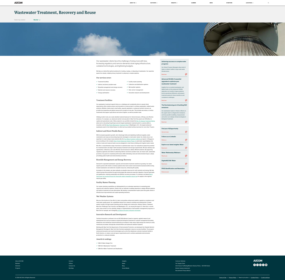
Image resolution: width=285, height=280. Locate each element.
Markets (17, 263)
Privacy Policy (232, 277)
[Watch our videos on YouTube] (266, 265)
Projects (17, 268)
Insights (124, 261)
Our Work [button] (153, 2)
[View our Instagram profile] (257, 265)
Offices (71, 263)
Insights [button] (173, 2)
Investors (229, 2)
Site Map (71, 268)
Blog (123, 266)
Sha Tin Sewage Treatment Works (145, 121)
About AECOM (19, 261)
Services (17, 266)
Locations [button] (249, 2)
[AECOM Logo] (18, 2)
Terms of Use (222, 277)
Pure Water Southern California (132, 139)
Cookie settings (265, 277)
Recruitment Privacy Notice (182, 270)
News (211, 2)
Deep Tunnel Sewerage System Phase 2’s (125, 141)
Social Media (125, 268)
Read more (164, 148)
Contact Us (72, 266)
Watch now (164, 156)
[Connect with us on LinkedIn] (260, 265)
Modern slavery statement (182, 268)
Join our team (165, 132)
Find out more (165, 172)
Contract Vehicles (180, 261)
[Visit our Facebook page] (254, 265)
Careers (193, 2)
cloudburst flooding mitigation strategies (129, 210)
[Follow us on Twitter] (263, 265)
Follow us (164, 140)
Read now (164, 74)
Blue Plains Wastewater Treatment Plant (117, 125)
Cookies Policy (255, 277)
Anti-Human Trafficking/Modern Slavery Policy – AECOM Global (192, 266)
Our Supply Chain (180, 263)
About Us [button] (132, 2)
